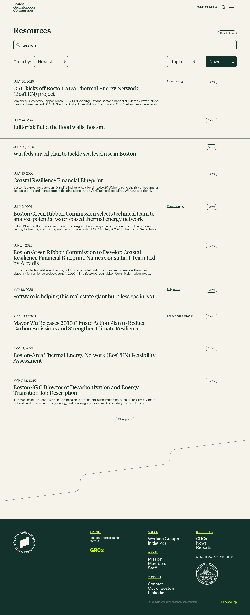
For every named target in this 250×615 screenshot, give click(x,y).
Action (153, 532)
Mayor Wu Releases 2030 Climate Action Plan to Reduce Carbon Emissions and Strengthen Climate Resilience (79, 325)
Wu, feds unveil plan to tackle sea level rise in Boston (74, 153)
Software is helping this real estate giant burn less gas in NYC (84, 296)
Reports (203, 547)
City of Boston (161, 588)
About (153, 552)
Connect (154, 577)
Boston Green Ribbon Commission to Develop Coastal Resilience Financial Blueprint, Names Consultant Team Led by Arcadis (84, 257)
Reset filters (227, 33)
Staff (152, 567)
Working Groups (163, 538)
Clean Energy (175, 81)
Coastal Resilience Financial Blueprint (58, 180)
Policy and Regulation (180, 316)
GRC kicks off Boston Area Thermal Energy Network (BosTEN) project (75, 91)
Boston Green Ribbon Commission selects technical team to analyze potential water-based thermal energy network (84, 216)
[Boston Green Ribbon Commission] (24, 7)
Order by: (22, 61)
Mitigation (173, 289)
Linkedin (156, 592)
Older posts (125, 419)
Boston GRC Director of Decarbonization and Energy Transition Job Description (76, 390)
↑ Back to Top (228, 602)
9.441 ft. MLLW (207, 7)
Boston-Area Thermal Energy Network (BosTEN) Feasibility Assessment (84, 357)
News (211, 81)
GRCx (201, 538)
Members (157, 563)
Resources (204, 532)
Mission (155, 559)
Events (95, 532)
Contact (155, 583)
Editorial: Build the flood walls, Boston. (59, 126)
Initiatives (157, 542)
